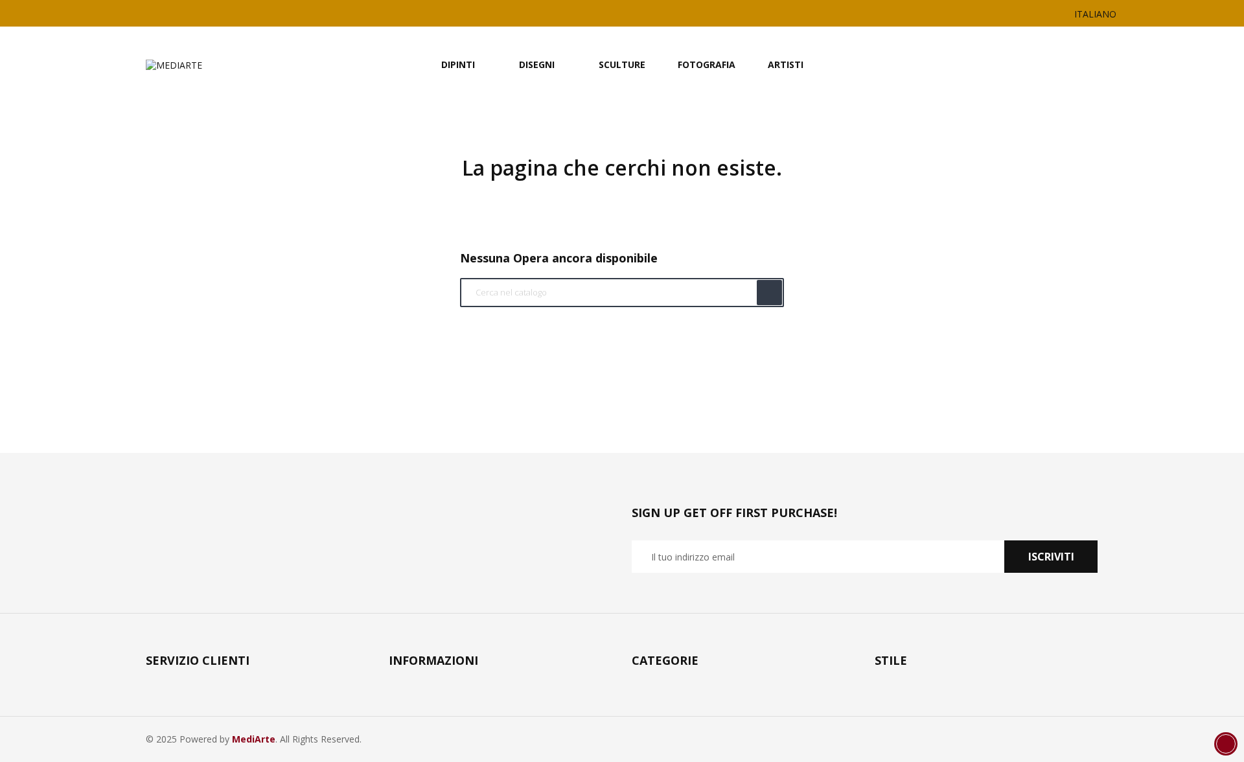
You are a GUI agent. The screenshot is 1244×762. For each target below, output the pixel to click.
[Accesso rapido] (1053, 65)
